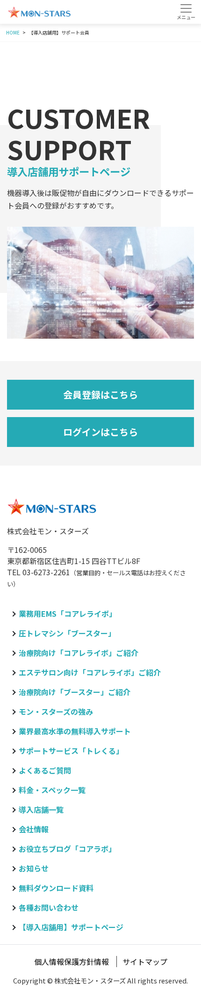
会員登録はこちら (100, 394)
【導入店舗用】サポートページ (71, 927)
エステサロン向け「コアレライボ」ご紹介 (90, 672)
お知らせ (34, 868)
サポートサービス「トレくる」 (71, 750)
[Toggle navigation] (185, 11)
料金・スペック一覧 (52, 789)
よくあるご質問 (45, 770)
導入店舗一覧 (41, 809)
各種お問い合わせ (49, 907)
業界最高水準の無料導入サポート (75, 731)
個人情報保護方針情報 (71, 961)
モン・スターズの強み (56, 711)
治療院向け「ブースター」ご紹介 (74, 691)
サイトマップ (144, 961)
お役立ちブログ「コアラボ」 (67, 848)
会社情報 (34, 829)
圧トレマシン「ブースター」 (67, 633)
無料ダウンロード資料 (56, 887)
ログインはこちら (100, 432)
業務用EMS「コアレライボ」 (67, 613)
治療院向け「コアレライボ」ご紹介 (78, 652)
